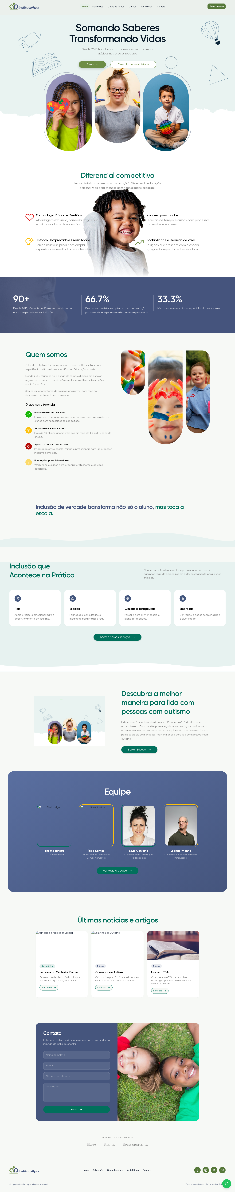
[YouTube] (222, 1170)
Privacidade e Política (216, 1184)
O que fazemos (115, 1170)
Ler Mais (101, 987)
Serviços (92, 64)
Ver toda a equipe (115, 870)
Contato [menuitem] (161, 6)
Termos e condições (195, 1184)
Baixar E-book (137, 749)
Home (86, 1170)
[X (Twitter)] (214, 1170)
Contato (147, 1170)
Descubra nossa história (133, 64)
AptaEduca (133, 1170)
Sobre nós (98, 1170)
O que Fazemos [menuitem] (116, 6)
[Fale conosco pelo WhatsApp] (226, 1183)
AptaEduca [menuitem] (147, 6)
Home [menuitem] (85, 6)
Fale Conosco (216, 6)
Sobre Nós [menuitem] (97, 6)
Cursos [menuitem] (132, 6)
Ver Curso (47, 987)
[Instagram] (206, 1170)
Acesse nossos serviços (115, 637)
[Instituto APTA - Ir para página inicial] (24, 6)
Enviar (74, 1109)
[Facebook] (197, 1170)
